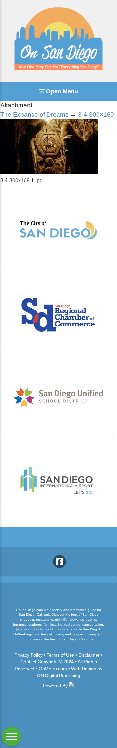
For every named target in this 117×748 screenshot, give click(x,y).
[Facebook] (59, 561)
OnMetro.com (53, 668)
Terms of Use (60, 655)
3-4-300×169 (96, 114)
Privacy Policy (28, 655)
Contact (28, 661)
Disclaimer (89, 655)
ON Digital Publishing (58, 675)
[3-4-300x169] (49, 172)
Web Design (83, 668)
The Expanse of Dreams (34, 114)
